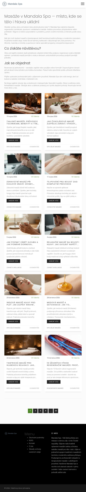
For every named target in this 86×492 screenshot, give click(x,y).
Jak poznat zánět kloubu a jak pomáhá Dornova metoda (22, 243)
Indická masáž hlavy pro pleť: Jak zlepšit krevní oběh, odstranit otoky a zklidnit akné (21, 303)
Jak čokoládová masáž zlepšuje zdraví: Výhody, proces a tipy (61, 122)
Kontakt (32, 443)
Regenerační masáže (55, 388)
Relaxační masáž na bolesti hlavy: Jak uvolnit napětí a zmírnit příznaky (63, 243)
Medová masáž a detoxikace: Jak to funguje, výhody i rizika (61, 303)
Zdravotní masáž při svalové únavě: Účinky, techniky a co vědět (20, 183)
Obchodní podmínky (36, 438)
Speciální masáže (13, 147)
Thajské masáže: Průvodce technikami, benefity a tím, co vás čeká (22, 122)
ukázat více (13, 140)
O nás (31, 446)
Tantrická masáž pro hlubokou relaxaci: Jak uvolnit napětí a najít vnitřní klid (20, 364)
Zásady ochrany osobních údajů (35, 450)
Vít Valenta (35, 116)
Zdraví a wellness (14, 267)
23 (56, 411)
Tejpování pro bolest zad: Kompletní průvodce (62, 183)
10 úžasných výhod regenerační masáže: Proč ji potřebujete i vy (62, 364)
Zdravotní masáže (14, 207)
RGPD (31, 441)
